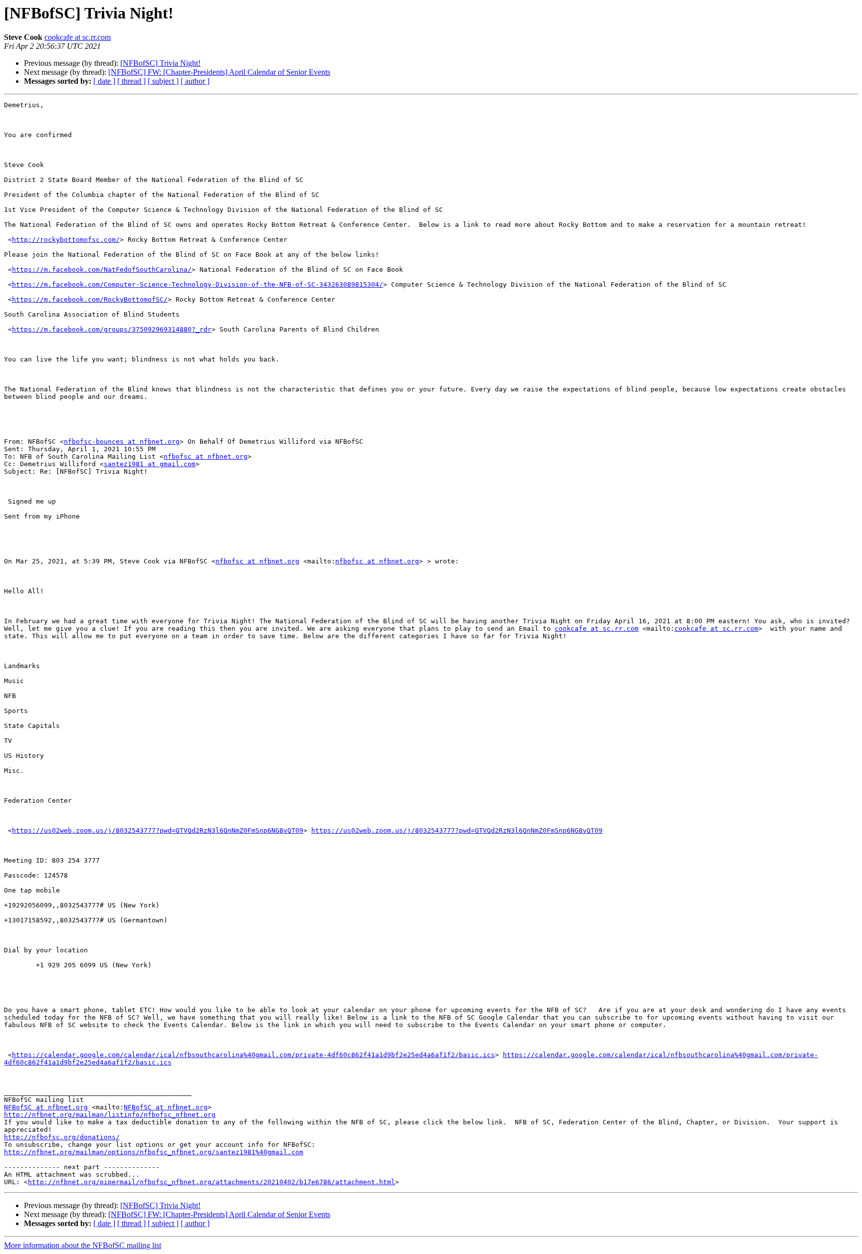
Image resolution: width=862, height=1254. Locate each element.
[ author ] (195, 81)
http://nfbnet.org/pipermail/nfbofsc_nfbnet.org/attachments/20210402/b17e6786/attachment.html (211, 1182)
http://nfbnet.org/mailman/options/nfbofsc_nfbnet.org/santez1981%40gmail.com (153, 1152)
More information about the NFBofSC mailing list (82, 1245)
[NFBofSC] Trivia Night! (160, 63)
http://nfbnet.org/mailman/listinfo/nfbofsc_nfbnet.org (110, 1114)
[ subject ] (163, 81)
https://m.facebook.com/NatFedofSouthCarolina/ (102, 269)
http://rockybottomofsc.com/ (66, 239)
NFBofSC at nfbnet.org (46, 1107)
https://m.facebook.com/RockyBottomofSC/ (90, 299)
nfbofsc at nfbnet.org (205, 456)
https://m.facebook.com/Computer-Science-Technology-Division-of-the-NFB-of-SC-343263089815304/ (197, 284)
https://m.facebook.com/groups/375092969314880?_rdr (112, 329)
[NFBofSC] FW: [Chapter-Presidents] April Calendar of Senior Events (219, 72)
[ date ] (104, 81)
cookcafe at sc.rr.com (77, 37)
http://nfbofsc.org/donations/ (62, 1137)
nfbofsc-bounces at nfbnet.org (122, 441)
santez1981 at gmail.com (150, 464)
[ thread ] (131, 81)
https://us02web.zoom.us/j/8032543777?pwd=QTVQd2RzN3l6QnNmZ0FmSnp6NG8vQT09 (157, 830)
